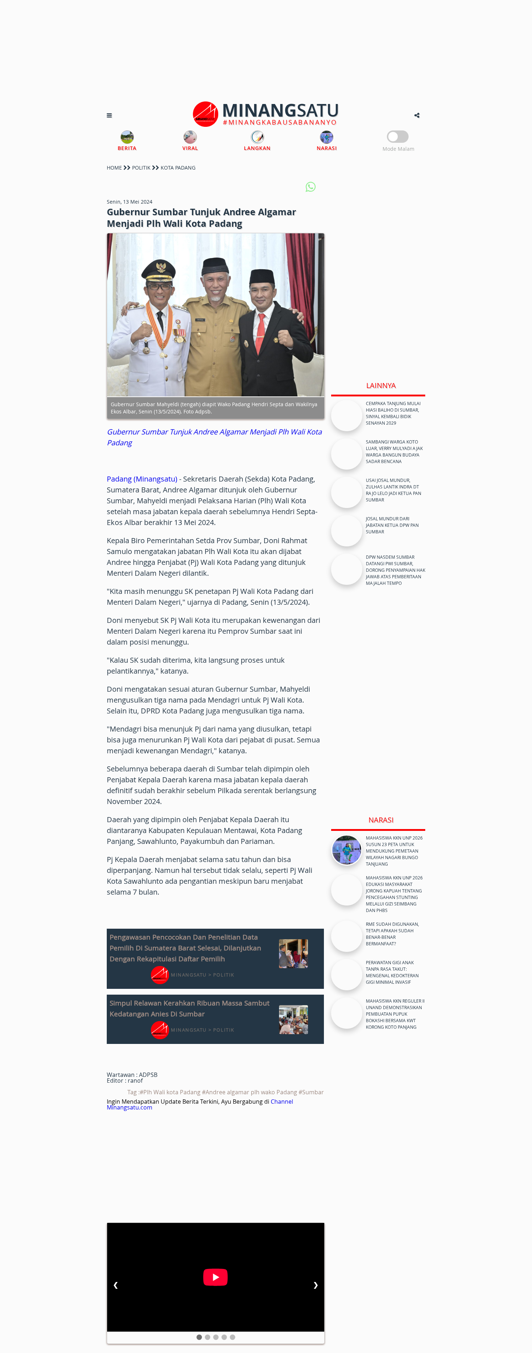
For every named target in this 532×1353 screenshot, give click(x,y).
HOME (114, 167)
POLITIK (141, 167)
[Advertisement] (266, 50)
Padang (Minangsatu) (142, 479)
